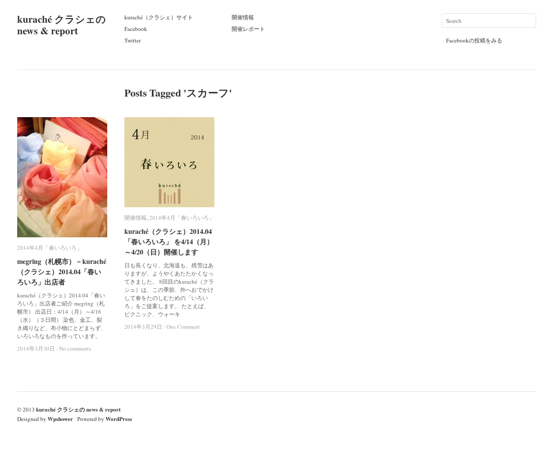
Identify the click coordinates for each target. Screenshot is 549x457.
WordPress (119, 419)
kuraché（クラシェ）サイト (158, 17)
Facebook (135, 29)
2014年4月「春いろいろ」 (49, 247)
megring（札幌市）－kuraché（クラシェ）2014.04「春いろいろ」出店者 (61, 271)
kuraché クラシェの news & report (61, 25)
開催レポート (248, 29)
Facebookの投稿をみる (474, 40)
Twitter (132, 40)
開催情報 (243, 17)
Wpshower (60, 419)
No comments (75, 348)
